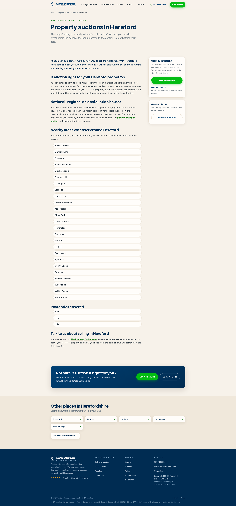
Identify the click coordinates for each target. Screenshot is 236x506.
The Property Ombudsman (84, 339)
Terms (183, 498)
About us (98, 471)
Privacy (175, 498)
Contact (140, 4)
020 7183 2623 (159, 4)
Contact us (99, 475)
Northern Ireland (131, 475)
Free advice (177, 4)
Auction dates (107, 4)
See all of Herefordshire (64, 435)
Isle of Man (129, 480)
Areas (120, 4)
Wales (127, 471)
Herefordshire (72, 12)
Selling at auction (89, 4)
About (129, 4)
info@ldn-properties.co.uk (165, 466)
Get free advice (167, 80)
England (61, 12)
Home (53, 12)
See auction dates (167, 117)
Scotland (128, 466)
